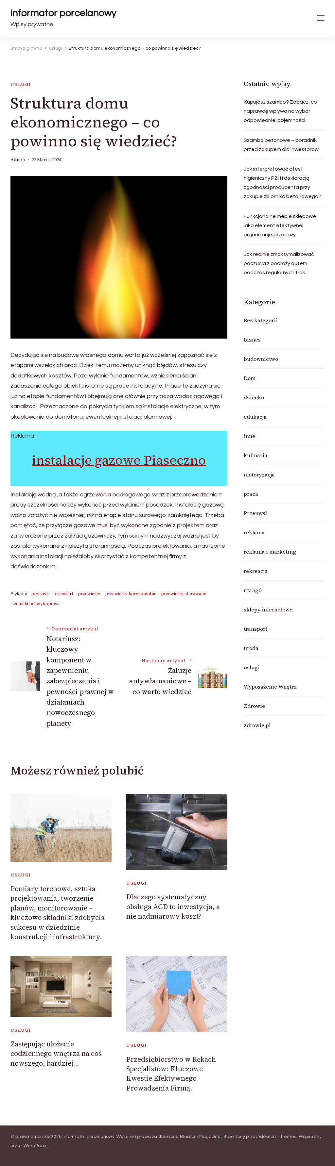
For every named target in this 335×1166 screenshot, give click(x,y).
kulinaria (255, 455)
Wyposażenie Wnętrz (270, 686)
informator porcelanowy (63, 13)
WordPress (35, 1145)
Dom (250, 378)
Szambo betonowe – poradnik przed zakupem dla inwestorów (281, 145)
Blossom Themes (278, 1136)
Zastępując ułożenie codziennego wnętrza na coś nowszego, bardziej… (56, 1053)
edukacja (255, 416)
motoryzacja (259, 474)
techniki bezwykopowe (36, 604)
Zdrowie (254, 705)
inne (249, 436)
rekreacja (256, 571)
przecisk (40, 593)
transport (255, 628)
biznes (252, 339)
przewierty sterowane (183, 593)
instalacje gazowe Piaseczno (119, 460)
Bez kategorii (261, 320)
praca (251, 493)
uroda (251, 648)
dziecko (254, 397)
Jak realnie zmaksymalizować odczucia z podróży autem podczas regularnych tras (279, 263)
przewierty (89, 593)
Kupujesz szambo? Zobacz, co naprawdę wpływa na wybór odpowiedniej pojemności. (280, 111)
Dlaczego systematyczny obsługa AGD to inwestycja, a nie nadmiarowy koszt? (173, 906)
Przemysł (255, 513)
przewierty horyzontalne (130, 593)
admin (17, 160)
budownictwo (261, 358)
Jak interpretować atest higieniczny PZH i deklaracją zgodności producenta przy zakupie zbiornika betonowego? (282, 182)
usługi (20, 84)
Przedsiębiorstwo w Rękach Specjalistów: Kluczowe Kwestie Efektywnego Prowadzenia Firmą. (171, 1074)
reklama (254, 532)
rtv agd (253, 590)
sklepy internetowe (268, 609)
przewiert (63, 593)
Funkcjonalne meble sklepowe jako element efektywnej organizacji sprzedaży (280, 225)
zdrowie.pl (257, 725)
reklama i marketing (270, 551)
